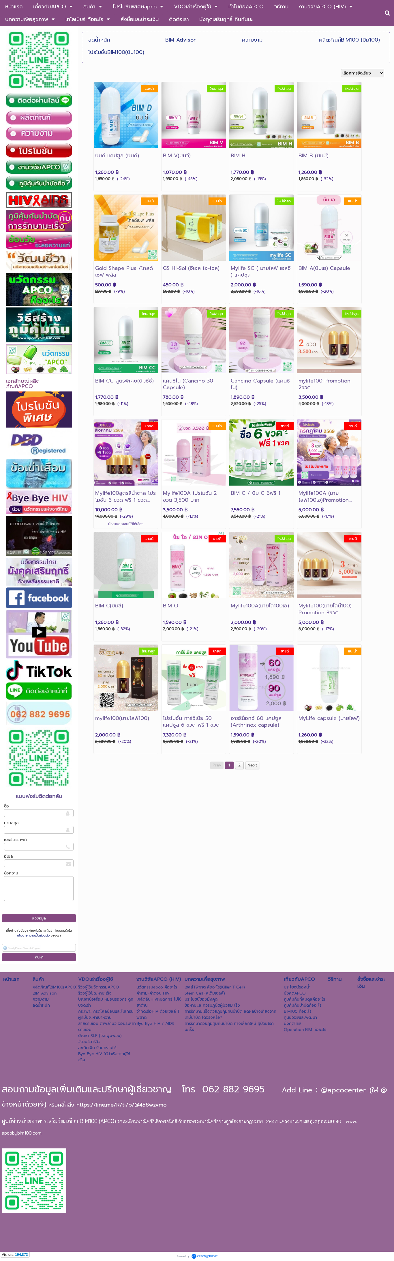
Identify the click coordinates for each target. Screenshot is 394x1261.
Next (252, 765)
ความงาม (252, 40)
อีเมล (8, 856)
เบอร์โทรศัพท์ (15, 840)
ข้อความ (11, 873)
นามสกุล (11, 823)
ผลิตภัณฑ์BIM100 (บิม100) (349, 40)
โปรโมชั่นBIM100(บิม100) (116, 52)
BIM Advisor (180, 40)
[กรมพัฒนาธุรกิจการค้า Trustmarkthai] (69, 1150)
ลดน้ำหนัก (99, 40)
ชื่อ (6, 806)
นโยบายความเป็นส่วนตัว (33, 935)
